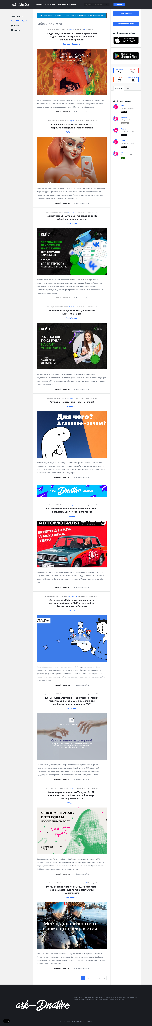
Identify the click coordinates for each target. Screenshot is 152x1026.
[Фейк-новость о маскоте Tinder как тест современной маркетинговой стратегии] (72, 160)
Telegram (71, 29)
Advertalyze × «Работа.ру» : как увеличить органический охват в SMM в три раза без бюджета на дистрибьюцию (71, 603)
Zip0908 (71, 611)
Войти (119, 5)
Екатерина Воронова (71, 44)
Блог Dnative (50, 5)
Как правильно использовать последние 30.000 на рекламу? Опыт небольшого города (71, 510)
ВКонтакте (71, 212)
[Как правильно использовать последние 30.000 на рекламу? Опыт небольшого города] (72, 544)
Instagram (71, 120)
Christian (124, 129)
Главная (39, 5)
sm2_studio (71, 708)
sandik (123, 140)
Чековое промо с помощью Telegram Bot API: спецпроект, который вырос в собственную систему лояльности (72, 795)
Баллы (16, 25)
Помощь (17, 30)
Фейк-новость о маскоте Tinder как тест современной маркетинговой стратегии (71, 126)
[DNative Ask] (22, 4)
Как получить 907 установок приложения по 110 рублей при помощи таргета (71, 217)
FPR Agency (71, 803)
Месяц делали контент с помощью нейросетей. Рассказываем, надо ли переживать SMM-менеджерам (71, 889)
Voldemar (72, 516)
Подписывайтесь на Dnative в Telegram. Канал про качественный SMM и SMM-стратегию (73, 15)
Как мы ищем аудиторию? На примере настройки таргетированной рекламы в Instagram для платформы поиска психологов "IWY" (71, 700)
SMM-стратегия (17, 16)
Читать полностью (62, 112)
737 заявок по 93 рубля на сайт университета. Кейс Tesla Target (71, 312)
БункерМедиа (71, 897)
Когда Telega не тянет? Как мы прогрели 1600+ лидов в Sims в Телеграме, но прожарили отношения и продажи (72, 36)
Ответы (128, 88)
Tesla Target (71, 223)
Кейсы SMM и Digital (19, 21)
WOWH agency (71, 132)
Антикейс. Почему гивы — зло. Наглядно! (72, 402)
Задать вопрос (126, 13)
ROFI (122, 105)
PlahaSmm (71, 406)
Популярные (119, 88)
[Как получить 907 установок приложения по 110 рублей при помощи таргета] (72, 251)
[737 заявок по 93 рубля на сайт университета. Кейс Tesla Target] (72, 346)
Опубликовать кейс (126, 24)
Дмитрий (124, 117)
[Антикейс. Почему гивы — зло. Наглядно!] (72, 434)
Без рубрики (73, 596)
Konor (123, 152)
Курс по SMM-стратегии (67, 5)
